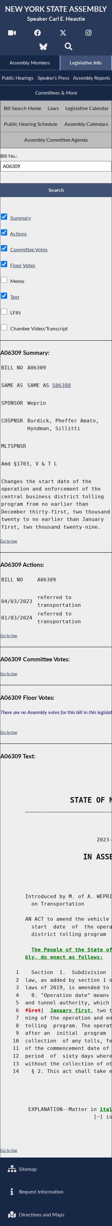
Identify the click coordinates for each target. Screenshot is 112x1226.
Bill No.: (8, 156)
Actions (18, 233)
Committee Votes (29, 249)
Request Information (40, 1191)
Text (14, 297)
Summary (20, 218)
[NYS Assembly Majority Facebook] (37, 35)
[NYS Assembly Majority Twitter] (63, 35)
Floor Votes (22, 265)
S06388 (61, 385)
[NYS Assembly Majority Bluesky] (43, 48)
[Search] (69, 48)
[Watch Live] (12, 35)
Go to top (8, 541)
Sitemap (27, 1169)
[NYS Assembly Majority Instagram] (89, 35)
